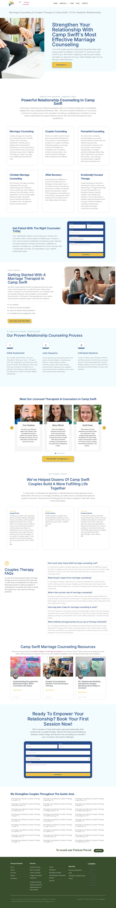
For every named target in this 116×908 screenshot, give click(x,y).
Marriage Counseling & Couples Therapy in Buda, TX (89, 804)
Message (72, 242)
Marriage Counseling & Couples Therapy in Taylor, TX (25, 841)
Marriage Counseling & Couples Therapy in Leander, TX (25, 830)
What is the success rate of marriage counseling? (70, 592)
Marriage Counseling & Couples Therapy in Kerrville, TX (57, 820)
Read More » (17, 690)
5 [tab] (62, 453)
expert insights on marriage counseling (47, 651)
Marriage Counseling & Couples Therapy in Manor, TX (89, 830)
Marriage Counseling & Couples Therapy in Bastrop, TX (57, 799)
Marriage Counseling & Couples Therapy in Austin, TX (25, 799)
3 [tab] (59, 453)
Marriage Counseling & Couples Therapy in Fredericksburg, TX (57, 815)
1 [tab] (55, 453)
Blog (77, 3)
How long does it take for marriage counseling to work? (72, 607)
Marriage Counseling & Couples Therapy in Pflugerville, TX (25, 836)
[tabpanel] (28, 428)
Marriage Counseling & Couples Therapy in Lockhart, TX (57, 830)
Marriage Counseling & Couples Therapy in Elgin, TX (25, 815)
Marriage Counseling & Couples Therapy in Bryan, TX (57, 804)
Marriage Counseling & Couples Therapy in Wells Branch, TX (89, 841)
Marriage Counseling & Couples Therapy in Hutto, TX (25, 820)
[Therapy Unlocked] (25, 3)
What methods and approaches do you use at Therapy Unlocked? (77, 622)
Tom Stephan (29, 425)
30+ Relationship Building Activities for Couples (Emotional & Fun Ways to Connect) (89, 684)
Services (63, 3)
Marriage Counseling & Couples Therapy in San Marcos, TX (89, 836)
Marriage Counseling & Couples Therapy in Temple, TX (57, 841)
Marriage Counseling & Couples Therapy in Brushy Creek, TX (25, 804)
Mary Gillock (58, 425)
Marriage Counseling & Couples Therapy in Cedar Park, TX (25, 810)
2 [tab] (57, 453)
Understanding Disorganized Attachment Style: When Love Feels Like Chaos (25, 683)
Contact (85, 3)
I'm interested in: (74, 236)
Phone (71, 230)
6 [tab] (64, 453)
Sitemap (102, 899)
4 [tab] (60, 453)
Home (55, 3)
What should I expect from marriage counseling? (70, 578)
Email (88, 224)
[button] (12, 428)
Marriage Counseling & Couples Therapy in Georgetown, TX (89, 815)
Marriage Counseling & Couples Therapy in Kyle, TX (25, 825)
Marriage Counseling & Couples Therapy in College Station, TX (57, 810)
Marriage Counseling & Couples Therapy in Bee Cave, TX (89, 799)
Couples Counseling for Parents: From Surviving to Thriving (57, 683)
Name (71, 224)
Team (72, 3)
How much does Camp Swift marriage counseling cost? (72, 563)
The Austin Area (64, 794)
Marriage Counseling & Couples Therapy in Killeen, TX (89, 820)
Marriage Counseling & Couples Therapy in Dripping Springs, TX (89, 810)
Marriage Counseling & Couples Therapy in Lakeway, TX (89, 825)
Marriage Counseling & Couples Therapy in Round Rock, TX (57, 836)
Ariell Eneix (87, 425)
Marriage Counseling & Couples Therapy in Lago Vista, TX (57, 825)
